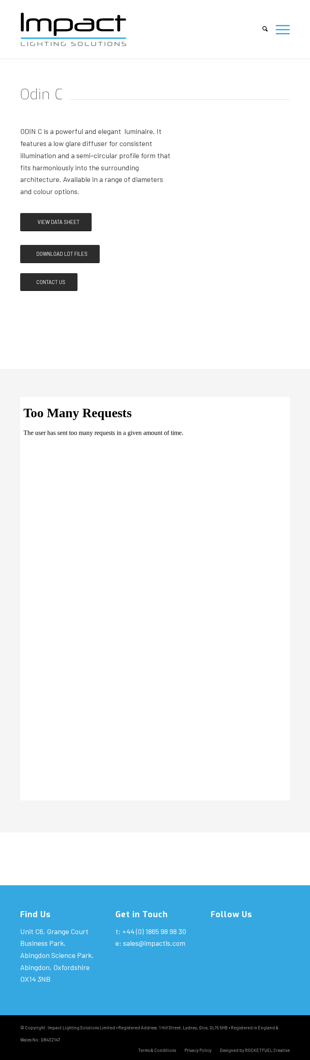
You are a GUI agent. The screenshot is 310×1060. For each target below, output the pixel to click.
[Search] (265, 29)
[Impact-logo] (80, 29)
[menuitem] (265, 29)
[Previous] (202, 169)
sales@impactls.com (154, 943)
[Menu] (281, 29)
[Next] (279, 169)
